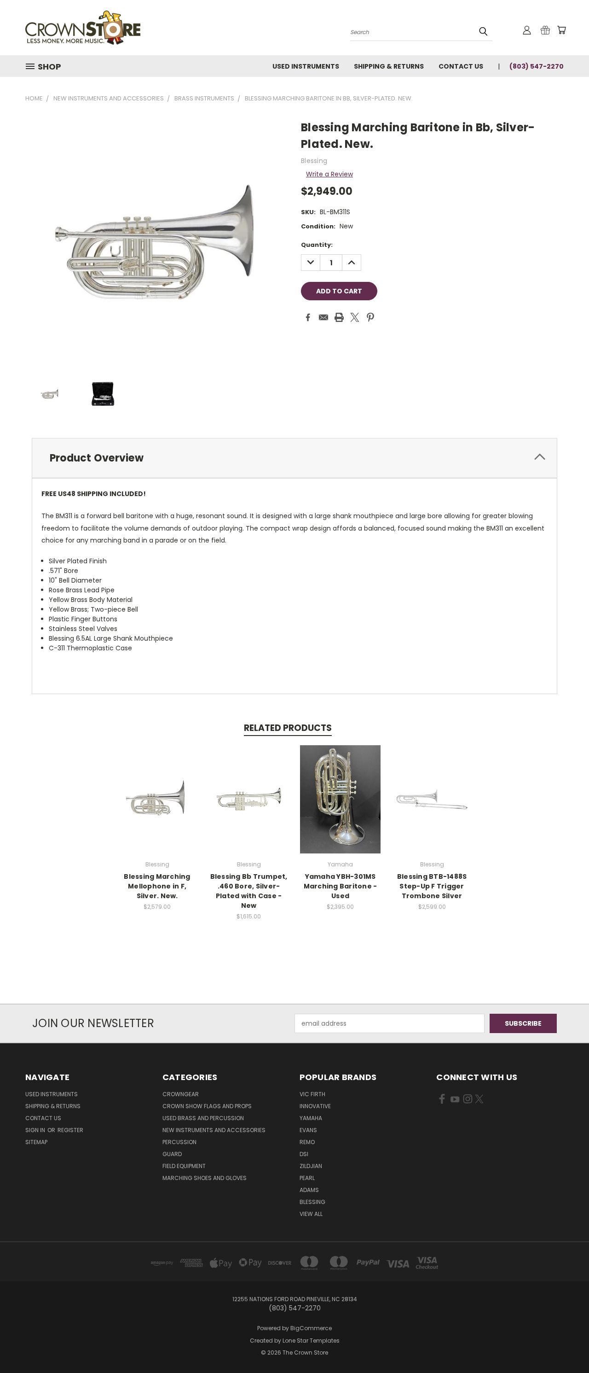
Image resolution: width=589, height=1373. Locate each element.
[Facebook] (307, 317)
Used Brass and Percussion (203, 1118)
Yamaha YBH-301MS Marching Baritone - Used (340, 886)
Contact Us (461, 66)
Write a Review (329, 174)
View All (311, 1214)
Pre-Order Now (340, 806)
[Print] (339, 317)
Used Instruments (305, 66)
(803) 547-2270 (536, 66)
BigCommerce (311, 1328)
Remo (307, 1142)
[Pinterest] (370, 317)
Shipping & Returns (389, 66)
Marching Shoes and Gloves (204, 1178)
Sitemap (36, 1142)
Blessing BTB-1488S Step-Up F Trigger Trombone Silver (432, 886)
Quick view (157, 789)
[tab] (294, 458)
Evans (308, 1130)
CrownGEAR (180, 1094)
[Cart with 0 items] (561, 30)
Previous (565, 1344)
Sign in (35, 1130)
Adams (309, 1190)
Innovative (315, 1106)
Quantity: (317, 244)
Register (70, 1130)
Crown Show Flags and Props (207, 1106)
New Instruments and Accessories (214, 1130)
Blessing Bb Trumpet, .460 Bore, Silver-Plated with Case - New (249, 891)
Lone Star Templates (311, 1340)
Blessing (312, 1202)
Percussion (179, 1142)
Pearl (307, 1178)
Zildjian (311, 1166)
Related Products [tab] (288, 728)
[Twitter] (354, 317)
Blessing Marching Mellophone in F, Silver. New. (157, 886)
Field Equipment (184, 1166)
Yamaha (311, 1118)
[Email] (323, 317)
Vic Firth (312, 1094)
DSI (304, 1154)
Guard (172, 1154)
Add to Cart (157, 806)
